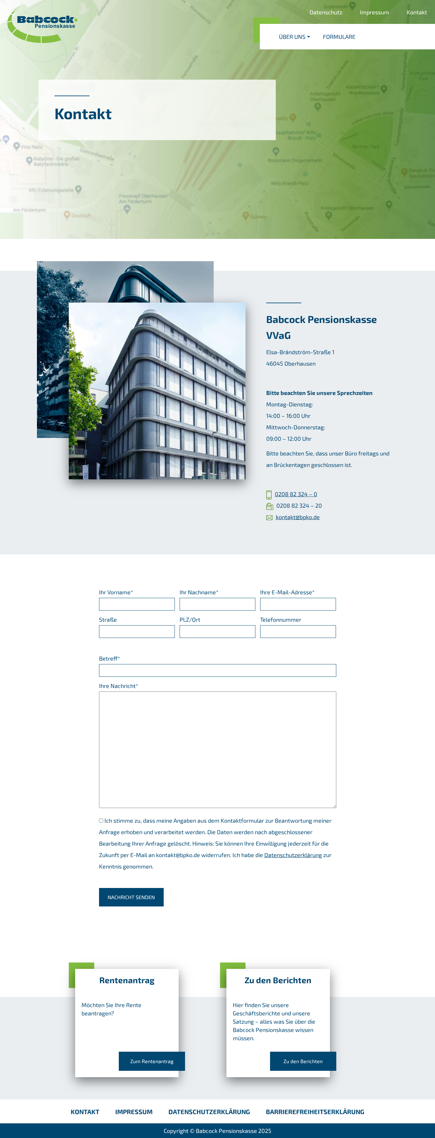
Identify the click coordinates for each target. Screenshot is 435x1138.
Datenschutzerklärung (293, 854)
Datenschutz (326, 12)
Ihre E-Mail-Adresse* (287, 592)
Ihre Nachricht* (118, 685)
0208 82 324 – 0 (296, 493)
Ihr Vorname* (116, 592)
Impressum (374, 12)
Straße (108, 619)
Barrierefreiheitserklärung (315, 1111)
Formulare (339, 36)
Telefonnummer (280, 619)
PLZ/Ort (190, 619)
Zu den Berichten (303, 1061)
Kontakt (417, 12)
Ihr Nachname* (199, 592)
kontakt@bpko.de (298, 516)
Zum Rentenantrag (152, 1061)
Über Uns (292, 36)
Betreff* (109, 658)
